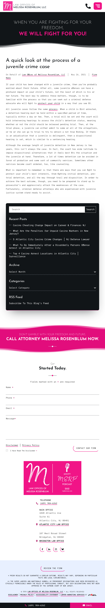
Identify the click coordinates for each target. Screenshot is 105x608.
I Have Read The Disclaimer (23, 451)
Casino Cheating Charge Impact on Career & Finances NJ (49, 225)
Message (11, 418)
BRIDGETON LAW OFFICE (51, 541)
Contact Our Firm (86, 448)
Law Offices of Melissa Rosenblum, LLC (43, 74)
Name (9, 387)
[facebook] (42, 549)
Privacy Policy (30, 445)
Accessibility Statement (47, 595)
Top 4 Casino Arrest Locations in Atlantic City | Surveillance (44, 255)
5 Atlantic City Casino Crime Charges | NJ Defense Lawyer (51, 239)
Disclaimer (12, 445)
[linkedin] (49, 549)
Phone (10, 398)
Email (10, 408)
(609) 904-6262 (48, 503)
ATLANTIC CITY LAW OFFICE (54, 524)
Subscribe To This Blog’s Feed (29, 303)
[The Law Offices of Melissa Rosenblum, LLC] (24, 6)
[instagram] (55, 549)
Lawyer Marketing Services (72, 595)
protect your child (49, 103)
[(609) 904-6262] (88, 5)
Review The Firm (53, 568)
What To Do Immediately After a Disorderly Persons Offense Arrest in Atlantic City (49, 247)
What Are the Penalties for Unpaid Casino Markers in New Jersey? (48, 232)
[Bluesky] (62, 549)
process (53, 109)
